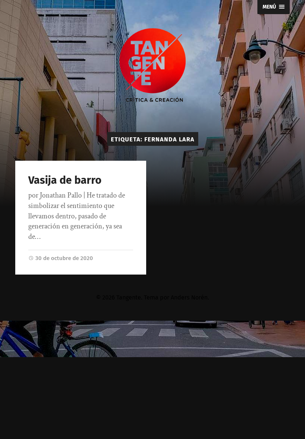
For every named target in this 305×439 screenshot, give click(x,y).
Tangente (128, 297)
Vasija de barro (65, 180)
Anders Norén (189, 297)
